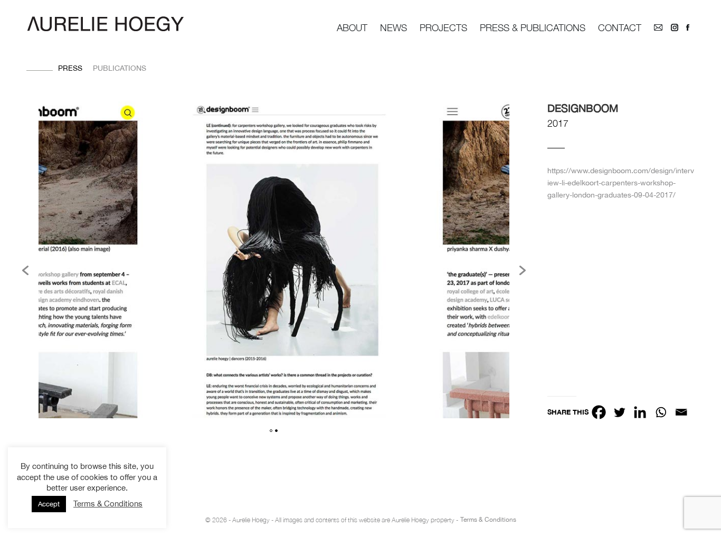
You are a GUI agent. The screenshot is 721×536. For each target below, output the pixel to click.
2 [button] (276, 430)
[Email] (681, 412)
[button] (25, 270)
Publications (119, 68)
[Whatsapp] (660, 412)
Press (70, 68)
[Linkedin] (640, 412)
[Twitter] (619, 412)
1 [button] (271, 430)
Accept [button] (49, 504)
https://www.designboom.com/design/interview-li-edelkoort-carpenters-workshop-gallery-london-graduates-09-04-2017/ (620, 182)
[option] (289, 261)
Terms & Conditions (488, 519)
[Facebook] (599, 412)
